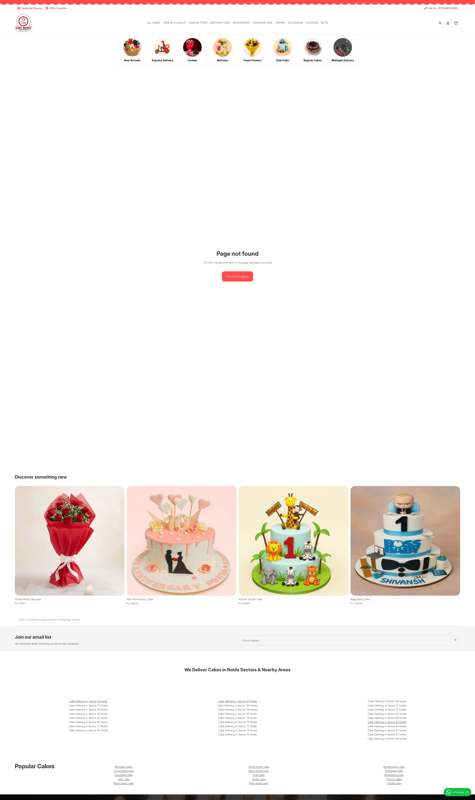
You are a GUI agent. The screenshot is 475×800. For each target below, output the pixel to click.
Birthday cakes (123, 766)
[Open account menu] (448, 23)
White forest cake (258, 766)
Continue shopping (237, 276)
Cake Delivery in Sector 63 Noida (387, 722)
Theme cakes (394, 779)
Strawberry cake (394, 775)
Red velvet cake (258, 783)
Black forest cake (124, 783)
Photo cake (258, 779)
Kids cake (123, 779)
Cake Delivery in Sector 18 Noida (88, 701)
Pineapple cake (394, 771)
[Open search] (440, 23)
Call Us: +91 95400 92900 (442, 8)
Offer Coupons (58, 8)
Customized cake (123, 771)
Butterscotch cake (394, 766)
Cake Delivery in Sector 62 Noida (237, 701)
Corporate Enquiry (31, 8)
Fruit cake (259, 775)
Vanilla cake (394, 783)
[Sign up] (454, 640)
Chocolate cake (123, 775)
